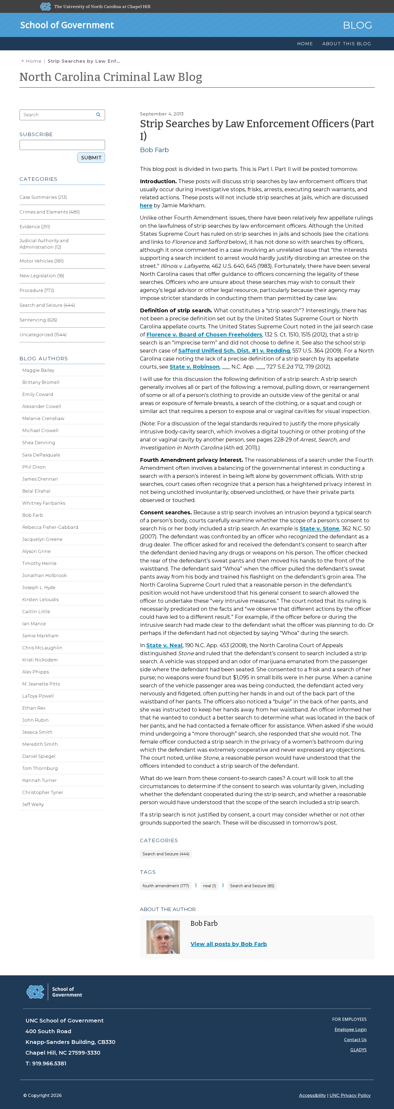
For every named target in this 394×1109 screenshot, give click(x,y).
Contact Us (355, 1040)
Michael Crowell (40, 430)
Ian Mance (34, 623)
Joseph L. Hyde (38, 587)
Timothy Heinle (39, 563)
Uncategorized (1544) (43, 334)
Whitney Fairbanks (43, 503)
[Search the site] (96, 115)
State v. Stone (319, 528)
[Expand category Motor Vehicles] (100, 261)
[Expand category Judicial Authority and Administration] (100, 244)
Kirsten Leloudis (40, 599)
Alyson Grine (36, 551)
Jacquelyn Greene (42, 539)
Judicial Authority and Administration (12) (44, 244)
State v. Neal (164, 645)
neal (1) (209, 886)
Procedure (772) (37, 290)
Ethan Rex (33, 708)
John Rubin (35, 720)
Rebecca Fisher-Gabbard (50, 527)
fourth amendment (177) (166, 886)
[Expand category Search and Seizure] (100, 305)
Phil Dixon (34, 467)
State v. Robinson (195, 367)
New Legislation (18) (42, 275)
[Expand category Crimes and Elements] (100, 212)
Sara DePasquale (41, 455)
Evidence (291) (35, 226)
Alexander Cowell (41, 406)
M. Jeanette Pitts (41, 684)
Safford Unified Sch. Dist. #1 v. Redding (234, 350)
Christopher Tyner (42, 792)
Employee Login (350, 1029)
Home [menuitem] (305, 43)
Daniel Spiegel (38, 756)
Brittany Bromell (41, 382)
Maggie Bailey (38, 370)
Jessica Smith (37, 732)
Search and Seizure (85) (252, 886)
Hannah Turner (39, 780)
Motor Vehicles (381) (42, 261)
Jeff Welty (33, 804)
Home (34, 61)
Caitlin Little (36, 611)
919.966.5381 (49, 1063)
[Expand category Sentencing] (100, 320)
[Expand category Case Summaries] (100, 197)
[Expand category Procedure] (100, 290)
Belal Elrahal (36, 491)
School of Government (67, 25)
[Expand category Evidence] (100, 227)
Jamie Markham (40, 635)
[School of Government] (54, 991)
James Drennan (40, 479)
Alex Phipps (35, 672)
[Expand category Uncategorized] (100, 335)
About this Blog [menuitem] (346, 43)
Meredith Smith (40, 744)
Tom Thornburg (40, 768)
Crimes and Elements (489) (50, 212)
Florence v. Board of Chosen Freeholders (204, 334)
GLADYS (358, 1050)
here (146, 205)
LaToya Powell (38, 696)
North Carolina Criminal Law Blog (111, 77)
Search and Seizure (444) (166, 854)
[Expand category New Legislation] (100, 276)
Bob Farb (154, 150)
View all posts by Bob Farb (229, 944)
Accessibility (312, 1095)
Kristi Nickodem (40, 659)
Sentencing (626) (38, 320)
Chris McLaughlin (42, 647)
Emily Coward (37, 394)
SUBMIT (91, 158)
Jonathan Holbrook (44, 575)
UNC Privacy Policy (350, 1095)
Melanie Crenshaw (43, 418)
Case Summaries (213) (43, 197)
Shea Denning (38, 442)
